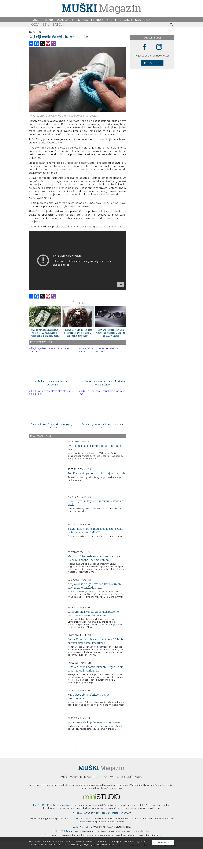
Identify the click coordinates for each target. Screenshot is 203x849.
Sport (111, 20)
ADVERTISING (92, 813)
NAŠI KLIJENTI (110, 813)
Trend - (33, 31)
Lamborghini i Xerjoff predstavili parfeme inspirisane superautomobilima (93, 613)
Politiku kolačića (109, 844)
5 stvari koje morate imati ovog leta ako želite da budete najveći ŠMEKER (95, 530)
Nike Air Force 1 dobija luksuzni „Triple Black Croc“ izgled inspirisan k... (95, 668)
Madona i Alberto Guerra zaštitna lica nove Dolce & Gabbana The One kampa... (94, 558)
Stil (46, 24)
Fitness (97, 20)
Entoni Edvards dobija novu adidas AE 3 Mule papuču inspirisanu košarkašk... (95, 641)
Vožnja (62, 20)
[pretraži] (171, 25)
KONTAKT (125, 813)
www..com (119, 827)
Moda (35, 24)
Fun (147, 20)
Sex (138, 20)
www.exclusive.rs (138, 831)
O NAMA (77, 813)
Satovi (58, 24)
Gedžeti (126, 20)
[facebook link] (145, 47)
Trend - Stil (85, 441)
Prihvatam (163, 842)
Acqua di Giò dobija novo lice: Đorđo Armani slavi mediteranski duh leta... (95, 585)
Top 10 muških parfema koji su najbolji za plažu (97, 473)
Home (35, 20)
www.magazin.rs (87, 831)
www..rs (98, 827)
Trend (48, 20)
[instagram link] (159, 47)
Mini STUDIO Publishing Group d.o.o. (52, 805)
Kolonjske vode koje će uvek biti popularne (94, 722)
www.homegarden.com (98, 835)
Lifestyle (80, 20)
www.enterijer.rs (70, 835)
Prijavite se (152, 62)
